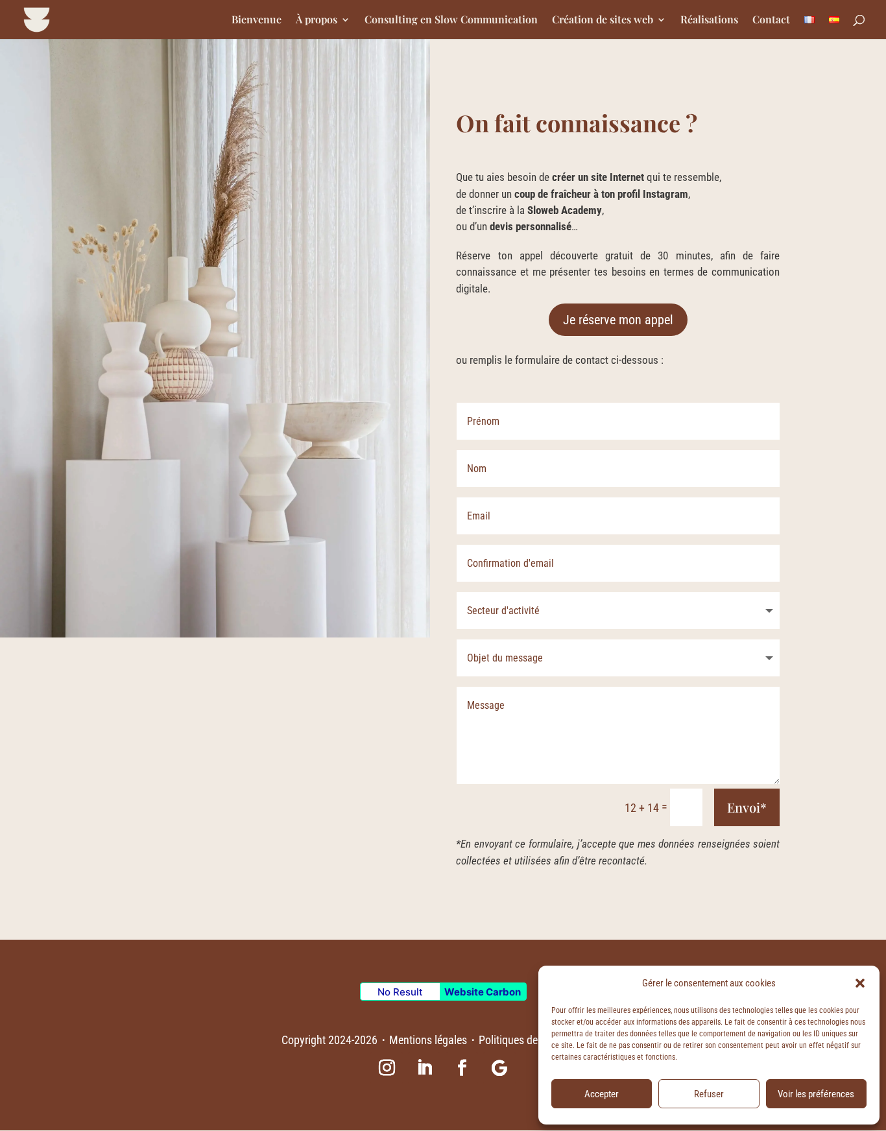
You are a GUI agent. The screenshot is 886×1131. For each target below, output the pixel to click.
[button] (860, 983)
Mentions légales (428, 1040)
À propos (316, 20)
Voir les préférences (816, 1094)
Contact (771, 20)
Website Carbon (482, 992)
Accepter (601, 1094)
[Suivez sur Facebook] (462, 1068)
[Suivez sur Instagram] (386, 1068)
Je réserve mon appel (618, 319)
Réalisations (709, 20)
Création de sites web (602, 20)
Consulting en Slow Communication (451, 20)
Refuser (709, 1094)
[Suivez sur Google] (499, 1068)
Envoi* (747, 807)
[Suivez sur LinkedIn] (424, 1068)
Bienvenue (256, 20)
